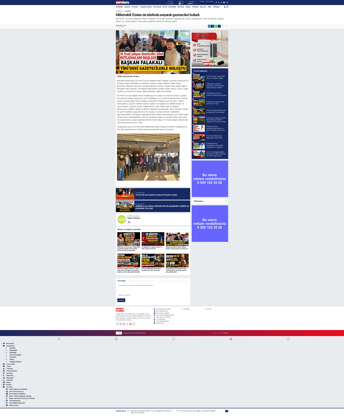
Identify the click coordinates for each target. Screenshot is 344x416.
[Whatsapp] (133, 324)
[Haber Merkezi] (121, 219)
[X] (120, 324)
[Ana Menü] (227, 7)
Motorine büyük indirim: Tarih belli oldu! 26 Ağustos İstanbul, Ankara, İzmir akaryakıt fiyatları (128, 270)
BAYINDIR (172, 7)
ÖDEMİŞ (195, 7)
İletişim (9, 384)
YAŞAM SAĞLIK (146, 7)
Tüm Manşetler (161, 319)
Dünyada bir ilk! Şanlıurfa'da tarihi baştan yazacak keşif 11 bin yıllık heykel (176, 270)
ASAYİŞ (127, 7)
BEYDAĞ (181, 7)
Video (8, 366)
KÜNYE (209, 309)
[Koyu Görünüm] (225, 7)
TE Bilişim (225, 333)
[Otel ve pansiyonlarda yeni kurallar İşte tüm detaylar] (153, 260)
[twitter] (116, 339)
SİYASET (135, 7)
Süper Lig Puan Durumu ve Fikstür (22, 398)
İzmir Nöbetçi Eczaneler (163, 309)
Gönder (121, 300)
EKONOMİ (157, 7)
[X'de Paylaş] (212, 26)
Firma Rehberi (11, 371)
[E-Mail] (128, 222)
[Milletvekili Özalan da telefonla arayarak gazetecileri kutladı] (153, 52)
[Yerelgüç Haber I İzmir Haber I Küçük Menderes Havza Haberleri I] (122, 2)
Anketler (9, 380)
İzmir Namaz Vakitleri (162, 313)
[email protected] (125, 320)
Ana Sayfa (10, 343)
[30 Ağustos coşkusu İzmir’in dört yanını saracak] (153, 239)
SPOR (165, 7)
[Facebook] (117, 324)
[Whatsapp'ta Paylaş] (215, 26)
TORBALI (216, 7)
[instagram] (173, 339)
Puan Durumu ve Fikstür (163, 317)
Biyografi (9, 378)
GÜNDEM (119, 7)
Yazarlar (9, 368)
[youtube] (230, 339)
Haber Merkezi (133, 218)
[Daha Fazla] (219, 26)
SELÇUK (203, 7)
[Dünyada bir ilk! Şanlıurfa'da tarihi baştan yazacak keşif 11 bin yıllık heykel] (177, 260)
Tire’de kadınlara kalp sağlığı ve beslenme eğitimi (198, 411)
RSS (119, 333)
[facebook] (58, 339)
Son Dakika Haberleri (162, 321)
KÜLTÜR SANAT (15, 355)
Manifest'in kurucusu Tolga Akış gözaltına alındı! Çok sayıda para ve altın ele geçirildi (128, 248)
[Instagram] (127, 324)
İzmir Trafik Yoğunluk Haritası (165, 315)
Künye (8, 382)
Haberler (119, 11)
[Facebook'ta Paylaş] (209, 26)
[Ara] (227, 2)
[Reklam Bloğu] (210, 48)
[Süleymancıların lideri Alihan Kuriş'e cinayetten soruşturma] (177, 239)
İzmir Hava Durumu (162, 311)
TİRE (209, 7)
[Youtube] (130, 324)
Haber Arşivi (160, 323)
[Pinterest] (123, 324)
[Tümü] (226, 201)
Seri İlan (9, 373)
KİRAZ (188, 7)
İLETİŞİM (186, 309)
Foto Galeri (10, 364)
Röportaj (9, 375)
